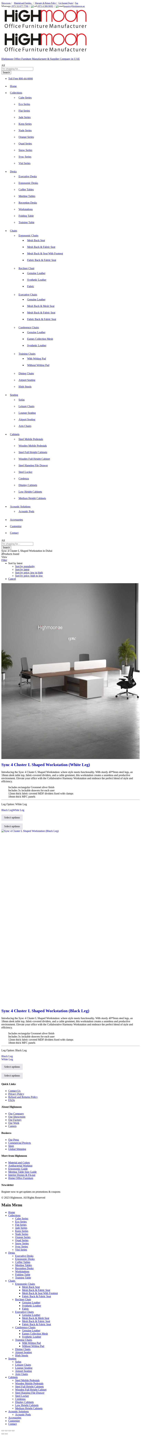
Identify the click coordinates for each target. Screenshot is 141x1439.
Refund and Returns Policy (23, 1097)
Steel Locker (25, 472)
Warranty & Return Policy (45, 3)
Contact (14, 532)
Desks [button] (13, 171)
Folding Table (26, 215)
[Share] (9, 1430)
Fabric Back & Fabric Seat (41, 260)
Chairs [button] (13, 230)
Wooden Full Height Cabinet (34, 458)
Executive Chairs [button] (28, 294)
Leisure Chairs (26, 406)
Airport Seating (27, 380)
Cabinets (13, 1377)
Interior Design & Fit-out (21, 1174)
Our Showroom (16, 1116)
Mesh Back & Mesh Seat (40, 306)
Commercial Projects (19, 1142)
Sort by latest (22, 569)
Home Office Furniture (20, 1178)
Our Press (13, 1139)
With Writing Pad (36, 358)
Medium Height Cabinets (32, 498)
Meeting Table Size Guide (22, 1171)
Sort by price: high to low (29, 575)
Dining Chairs (26, 373)
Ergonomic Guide (18, 1168)
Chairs (11, 1280)
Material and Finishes (23, 3)
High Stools (25, 386)
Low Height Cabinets (30, 491)
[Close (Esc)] (13, 1430)
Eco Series (24, 104)
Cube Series (25, 97)
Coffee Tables (26, 189)
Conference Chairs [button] (29, 327)
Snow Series (25, 150)
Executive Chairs (24, 1311)
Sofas (22, 399)
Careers (12, 1126)
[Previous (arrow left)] (2, 1433)
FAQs (11, 1100)
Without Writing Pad (38, 365)
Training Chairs (23, 1339)
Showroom (6, 3)
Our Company (16, 1113)
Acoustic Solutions (18, 1411)
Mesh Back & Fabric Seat (41, 246)
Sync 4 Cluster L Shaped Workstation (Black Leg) (45, 1011)
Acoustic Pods (26, 511)
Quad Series (25, 143)
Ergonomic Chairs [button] (28, 235)
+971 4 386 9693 (45, 6)
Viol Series (24, 163)
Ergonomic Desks (28, 182)
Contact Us (14, 1090)
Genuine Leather (36, 273)
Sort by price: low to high (29, 572)
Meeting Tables (27, 196)
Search (6, 72)
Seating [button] (14, 394)
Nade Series (25, 130)
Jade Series (25, 117)
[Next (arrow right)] (6, 1433)
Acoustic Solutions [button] (20, 506)
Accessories (16, 519)
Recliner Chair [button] (26, 268)
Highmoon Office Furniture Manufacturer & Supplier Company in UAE (40, 58)
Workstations (26, 209)
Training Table (26, 222)
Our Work (13, 1122)
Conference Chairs (25, 1327)
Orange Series (26, 137)
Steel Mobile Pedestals (31, 439)
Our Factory (14, 1119)
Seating (12, 1358)
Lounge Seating (27, 412)
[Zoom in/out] (2, 1430)
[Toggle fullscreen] (6, 1430)
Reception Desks (28, 202)
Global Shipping (17, 1149)
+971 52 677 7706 (19, 6)
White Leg (18, 810)
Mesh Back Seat (36, 240)
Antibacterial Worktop (20, 1165)
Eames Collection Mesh (40, 338)
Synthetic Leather (36, 279)
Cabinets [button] (14, 434)
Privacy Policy (16, 1093)
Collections (14, 1215)
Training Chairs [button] (27, 353)
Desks (11, 1252)
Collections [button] (16, 92)
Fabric (30, 286)
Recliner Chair (23, 1299)
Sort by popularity (25, 566)
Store (11, 1145)
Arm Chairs (25, 426)
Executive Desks (28, 176)
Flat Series (24, 110)
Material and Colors (19, 1162)
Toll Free (13, 78)
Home (13, 86)
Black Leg (7, 810)
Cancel (12, 578)
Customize (15, 526)
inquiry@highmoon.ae (74, 6)
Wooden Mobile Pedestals (33, 445)
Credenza (24, 478)
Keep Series (25, 123)
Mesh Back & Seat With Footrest (45, 253)
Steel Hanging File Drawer (33, 465)
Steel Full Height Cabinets (33, 452)
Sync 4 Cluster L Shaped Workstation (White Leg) (45, 764)
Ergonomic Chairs (25, 1283)
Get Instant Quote (65, 3)
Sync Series (25, 156)
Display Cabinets (28, 485)
